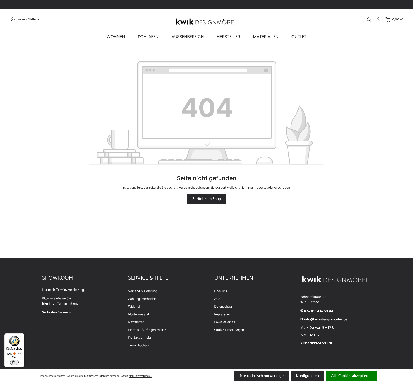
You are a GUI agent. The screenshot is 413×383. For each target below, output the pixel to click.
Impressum (222, 314)
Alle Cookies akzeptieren (351, 376)
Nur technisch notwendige (262, 376)
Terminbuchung (139, 345)
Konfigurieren (307, 376)
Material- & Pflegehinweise (147, 330)
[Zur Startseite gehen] (206, 21)
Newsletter (136, 322)
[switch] (14, 362)
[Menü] (21, 336)
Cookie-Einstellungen (229, 330)
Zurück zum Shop (206, 199)
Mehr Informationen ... (140, 376)
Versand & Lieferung (142, 291)
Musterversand (138, 314)
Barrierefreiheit (224, 322)
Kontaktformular (140, 338)
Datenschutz (223, 307)
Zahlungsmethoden (142, 299)
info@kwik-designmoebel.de (325, 319)
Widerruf (134, 307)
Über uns (220, 291)
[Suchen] (369, 19)
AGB (217, 299)
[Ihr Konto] (378, 19)
